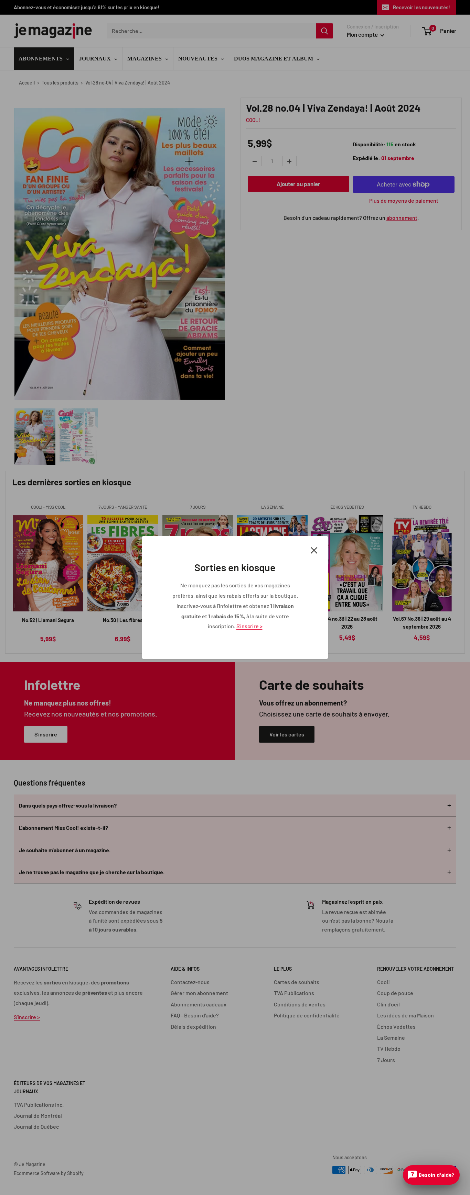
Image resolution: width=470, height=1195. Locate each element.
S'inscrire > (249, 626)
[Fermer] (314, 549)
